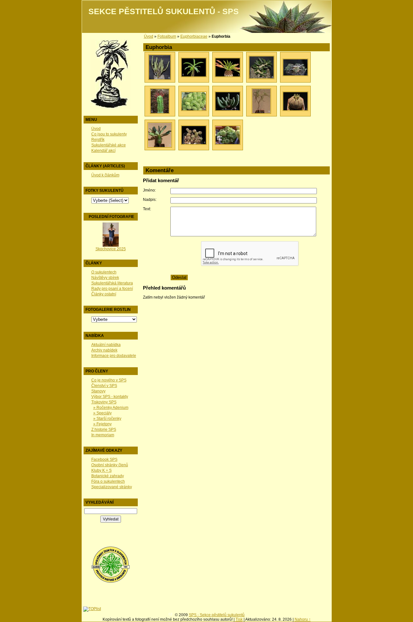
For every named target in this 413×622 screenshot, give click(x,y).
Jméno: (149, 190)
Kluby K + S (101, 470)
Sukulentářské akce (108, 145)
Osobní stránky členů (109, 465)
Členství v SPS (104, 385)
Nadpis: (149, 199)
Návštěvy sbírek (105, 277)
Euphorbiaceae (193, 36)
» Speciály (102, 413)
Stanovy (98, 391)
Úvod (96, 128)
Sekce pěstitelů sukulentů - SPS (163, 11)
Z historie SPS (103, 429)
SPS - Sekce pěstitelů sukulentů (217, 615)
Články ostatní (103, 294)
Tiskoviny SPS (103, 402)
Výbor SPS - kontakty (109, 396)
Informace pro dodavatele (113, 355)
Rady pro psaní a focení (112, 288)
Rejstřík (98, 139)
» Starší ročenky (107, 418)
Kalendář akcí (103, 150)
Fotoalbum (166, 36)
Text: (147, 209)
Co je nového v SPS (108, 380)
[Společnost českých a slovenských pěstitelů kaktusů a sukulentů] (110, 581)
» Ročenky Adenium (110, 407)
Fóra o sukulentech (108, 481)
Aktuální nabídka (106, 344)
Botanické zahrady (107, 476)
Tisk (239, 619)
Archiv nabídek (104, 350)
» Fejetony (102, 424)
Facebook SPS (104, 459)
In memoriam (102, 435)
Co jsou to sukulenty (109, 134)
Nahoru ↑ (303, 619)
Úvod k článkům (105, 175)
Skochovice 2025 (111, 249)
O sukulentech (103, 272)
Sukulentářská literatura (112, 283)
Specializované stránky (111, 487)
